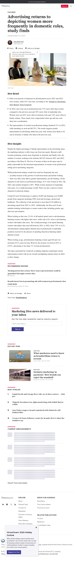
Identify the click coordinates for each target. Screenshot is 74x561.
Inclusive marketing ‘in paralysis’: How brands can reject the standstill (47, 374)
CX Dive (40, 518)
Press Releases (23, 520)
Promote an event (43, 508)
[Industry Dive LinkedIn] (3, 505)
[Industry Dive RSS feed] (15, 505)
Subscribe (65, 6)
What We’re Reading (25, 524)
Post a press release (20, 483)
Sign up (17, 329)
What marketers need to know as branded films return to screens (49, 356)
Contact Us (22, 508)
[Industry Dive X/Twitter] (11, 505)
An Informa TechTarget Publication (37, 2)
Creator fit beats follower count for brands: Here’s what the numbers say (38, 419)
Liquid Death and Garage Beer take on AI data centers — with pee (38, 395)
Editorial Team (23, 504)
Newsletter (22, 511)
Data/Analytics (21, 298)
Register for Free (13, 552)
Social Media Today (43, 525)
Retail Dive (40, 522)
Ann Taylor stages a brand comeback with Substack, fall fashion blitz (36, 411)
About (20, 501)
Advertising (41, 501)
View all (10, 483)
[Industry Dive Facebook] (7, 505)
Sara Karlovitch (19, 42)
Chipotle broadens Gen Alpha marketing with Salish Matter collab (38, 403)
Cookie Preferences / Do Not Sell (46, 554)
